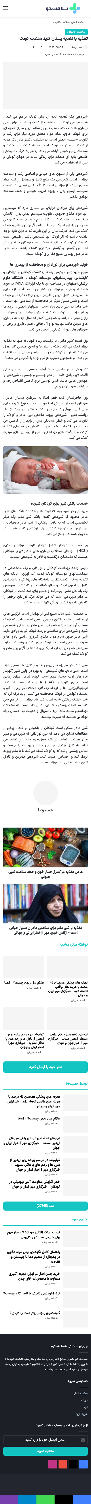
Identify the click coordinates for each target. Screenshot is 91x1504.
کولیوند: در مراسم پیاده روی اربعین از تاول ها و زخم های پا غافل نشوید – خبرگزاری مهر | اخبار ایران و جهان (25, 1041)
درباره (84, 1400)
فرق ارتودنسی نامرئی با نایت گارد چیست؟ (31, 1293)
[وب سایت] (45, 818)
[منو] (5, 10)
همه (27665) (45, 1206)
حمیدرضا (77, 48)
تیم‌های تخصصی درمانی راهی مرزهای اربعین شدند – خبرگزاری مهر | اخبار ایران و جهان (68, 1038)
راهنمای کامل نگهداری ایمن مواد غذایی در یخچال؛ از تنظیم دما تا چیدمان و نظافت (33, 1257)
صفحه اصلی (78, 22)
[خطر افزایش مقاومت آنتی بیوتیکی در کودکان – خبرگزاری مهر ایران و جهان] (75, 1188)
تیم (86, 1407)
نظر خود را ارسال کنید (45, 1067)
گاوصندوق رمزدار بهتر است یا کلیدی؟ (35, 1313)
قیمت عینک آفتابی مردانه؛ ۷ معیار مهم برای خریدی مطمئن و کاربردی (33, 1235)
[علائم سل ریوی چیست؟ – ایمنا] (23, 967)
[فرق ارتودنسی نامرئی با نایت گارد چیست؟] (75, 1299)
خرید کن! (82, 1414)
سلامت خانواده (61, 22)
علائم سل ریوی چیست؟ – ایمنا (24, 982)
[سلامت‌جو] (62, 8)
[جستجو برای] (85, 10)
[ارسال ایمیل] (70, 48)
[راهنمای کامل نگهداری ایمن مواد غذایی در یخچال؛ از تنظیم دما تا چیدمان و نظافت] (75, 1258)
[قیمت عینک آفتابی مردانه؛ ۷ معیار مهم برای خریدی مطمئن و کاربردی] (75, 1238)
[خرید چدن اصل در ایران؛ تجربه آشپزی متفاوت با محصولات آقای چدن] (75, 1280)
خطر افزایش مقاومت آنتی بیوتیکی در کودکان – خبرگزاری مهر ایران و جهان (34, 1184)
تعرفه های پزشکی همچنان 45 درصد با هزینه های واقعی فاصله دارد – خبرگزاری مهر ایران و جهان (68, 989)
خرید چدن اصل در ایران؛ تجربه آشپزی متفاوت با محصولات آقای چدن (34, 1276)
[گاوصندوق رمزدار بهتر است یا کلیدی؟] (75, 1319)
